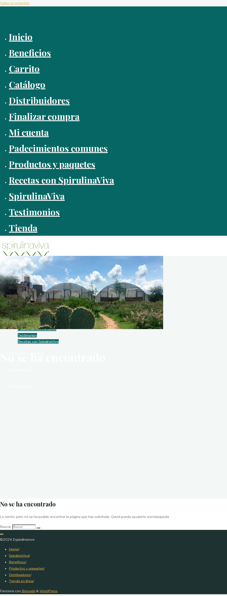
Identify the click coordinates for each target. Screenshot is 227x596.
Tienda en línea (21, 581)
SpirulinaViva (19, 555)
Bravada (28, 591)
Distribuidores (19, 575)
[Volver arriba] (2, 534)
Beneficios (17, 562)
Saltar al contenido (14, 3)
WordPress (48, 591)
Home (13, 549)
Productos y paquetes (26, 568)
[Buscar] (38, 528)
